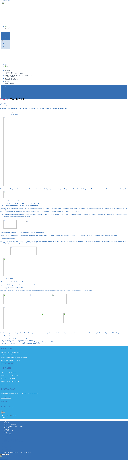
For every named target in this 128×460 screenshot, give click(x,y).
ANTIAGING (10, 78)
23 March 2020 (15, 115)
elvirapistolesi (17, 113)
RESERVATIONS (11, 80)
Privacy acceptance (10, 415)
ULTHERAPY (10, 77)
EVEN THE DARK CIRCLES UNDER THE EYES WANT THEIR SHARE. (34, 108)
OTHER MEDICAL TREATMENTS (7, 40)
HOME (7, 70)
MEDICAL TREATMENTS (6, 37)
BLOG (7, 81)
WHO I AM (9, 72)
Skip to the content (5, 0)
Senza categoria (4, 105)
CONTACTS (9, 83)
